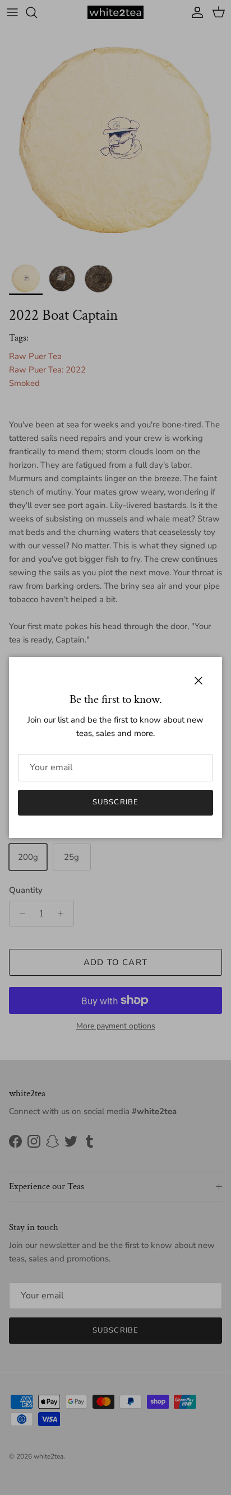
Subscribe (115, 802)
